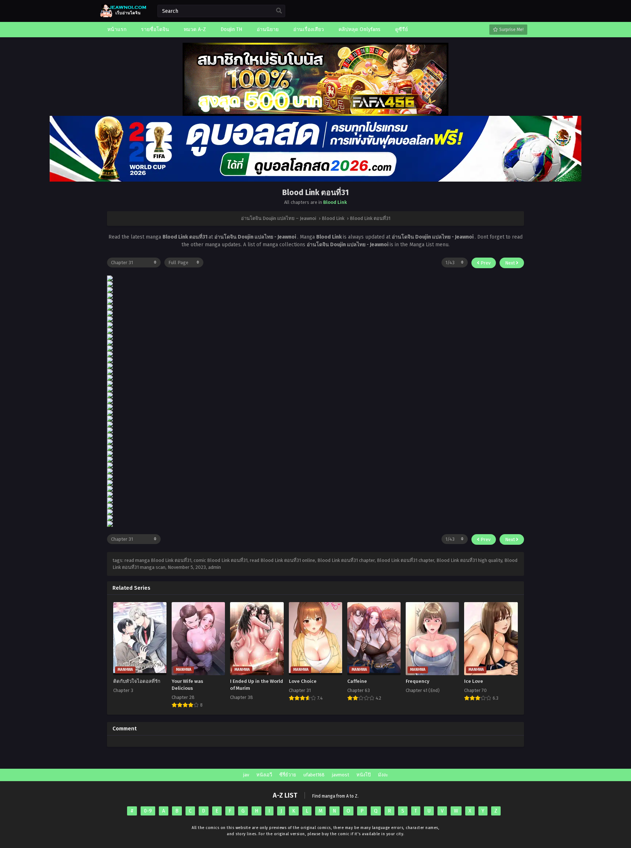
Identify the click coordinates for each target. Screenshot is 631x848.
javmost (340, 774)
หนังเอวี (264, 774)
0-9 (148, 811)
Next (510, 263)
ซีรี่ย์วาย (287, 774)
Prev (484, 263)
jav (246, 774)
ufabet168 (314, 774)
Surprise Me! (511, 29)
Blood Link (335, 202)
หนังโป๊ (363, 774)
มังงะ (383, 774)
